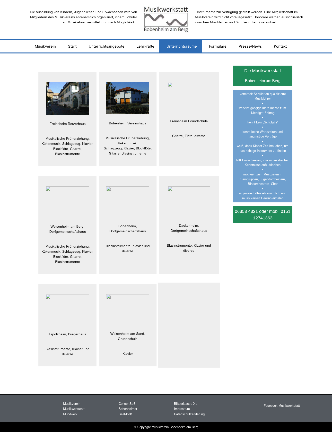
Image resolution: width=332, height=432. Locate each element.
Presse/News (250, 46)
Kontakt (280, 46)
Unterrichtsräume (181, 46)
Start (72, 46)
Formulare (218, 46)
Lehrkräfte (145, 46)
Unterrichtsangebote (106, 46)
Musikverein (45, 46)
